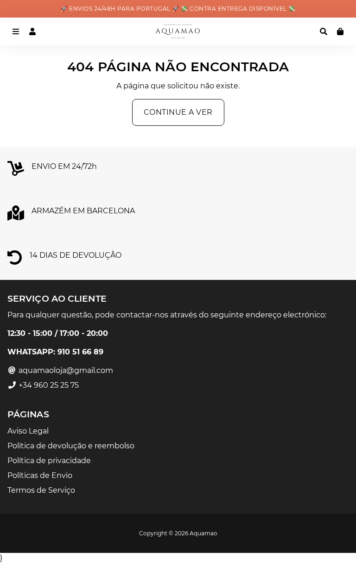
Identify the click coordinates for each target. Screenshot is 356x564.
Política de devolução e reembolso (70, 445)
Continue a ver (178, 112)
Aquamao (203, 533)
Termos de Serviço (41, 490)
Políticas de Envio (39, 475)
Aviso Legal (28, 431)
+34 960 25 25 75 (48, 385)
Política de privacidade (49, 460)
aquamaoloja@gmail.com (65, 370)
